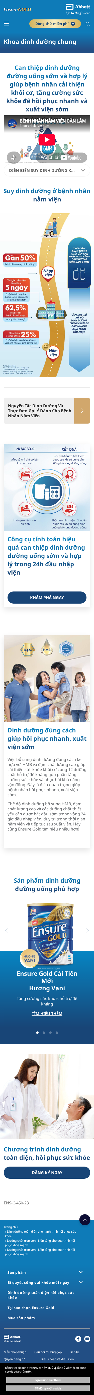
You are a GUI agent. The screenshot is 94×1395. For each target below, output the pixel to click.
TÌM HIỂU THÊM (47, 1013)
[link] (47, 597)
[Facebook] (78, 1340)
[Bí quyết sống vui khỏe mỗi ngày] (81, 1282)
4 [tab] (57, 1032)
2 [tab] (44, 1032)
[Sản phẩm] (81, 1272)
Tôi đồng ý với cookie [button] (48, 1388)
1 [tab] (37, 1032)
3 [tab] (50, 1032)
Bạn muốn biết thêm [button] (48, 1380)
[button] (88, 24)
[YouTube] (87, 1340)
